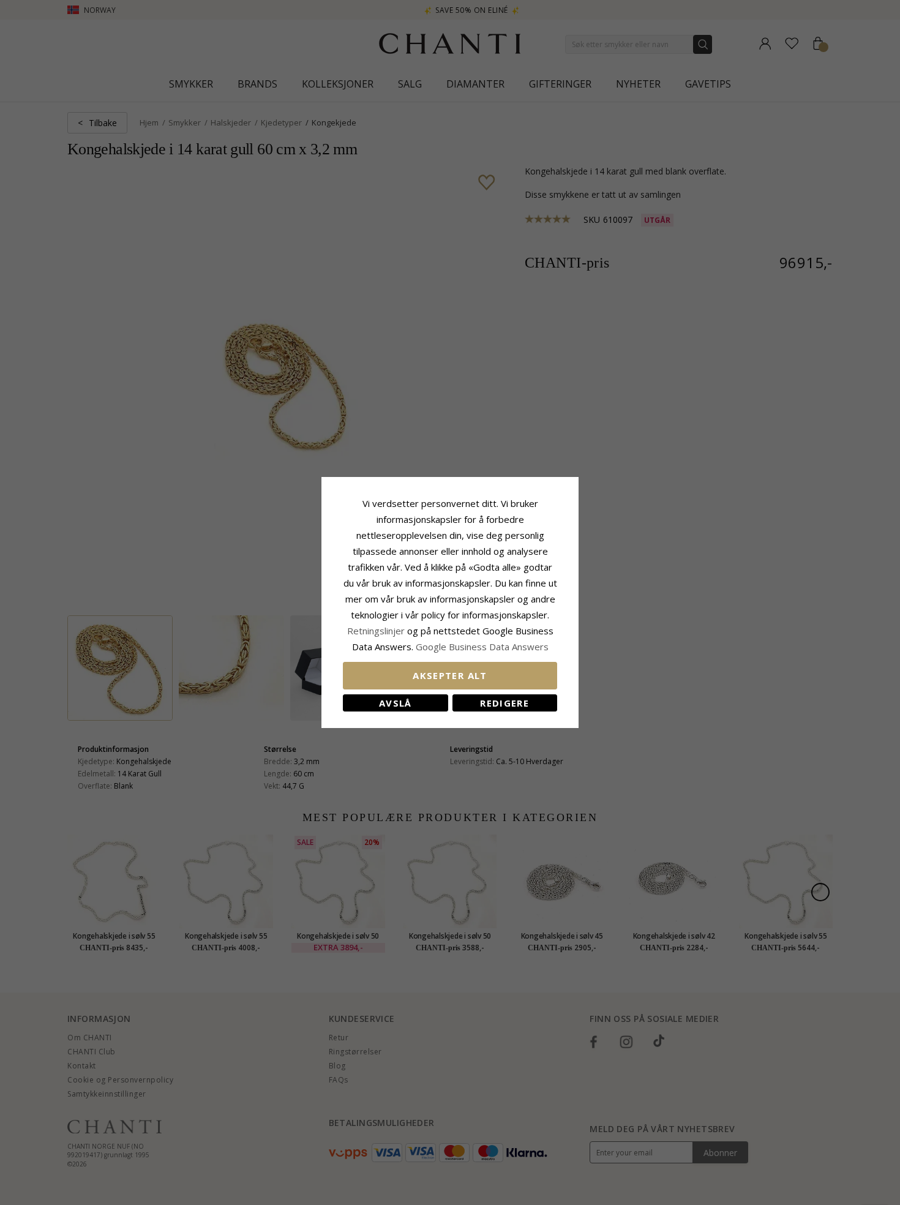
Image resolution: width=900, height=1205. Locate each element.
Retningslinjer (377, 631)
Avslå (395, 703)
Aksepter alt (450, 675)
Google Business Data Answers (482, 646)
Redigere (504, 703)
